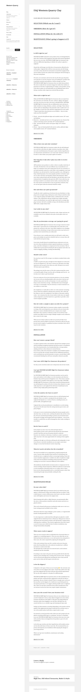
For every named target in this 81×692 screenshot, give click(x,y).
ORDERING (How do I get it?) (44, 29)
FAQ (7, 37)
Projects (8, 120)
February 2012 (9, 105)
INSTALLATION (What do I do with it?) (48, 34)
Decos (7, 24)
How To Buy (8, 32)
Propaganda (9, 121)
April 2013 (8, 102)
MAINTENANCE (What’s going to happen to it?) (51, 39)
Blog (7, 12)
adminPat (8, 73)
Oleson (7, 20)
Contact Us (13, 40)
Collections (11, 16)
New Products (9, 116)
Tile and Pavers (11, 28)
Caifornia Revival (10, 112)
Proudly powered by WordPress (40, 689)
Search (7, 48)
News (7, 117)
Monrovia (8, 22)
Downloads (8, 34)
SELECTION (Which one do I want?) (47, 23)
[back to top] (39, 133)
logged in (42, 662)
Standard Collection (10, 62)
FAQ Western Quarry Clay (11, 57)
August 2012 (9, 104)
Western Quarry (12, 5)
